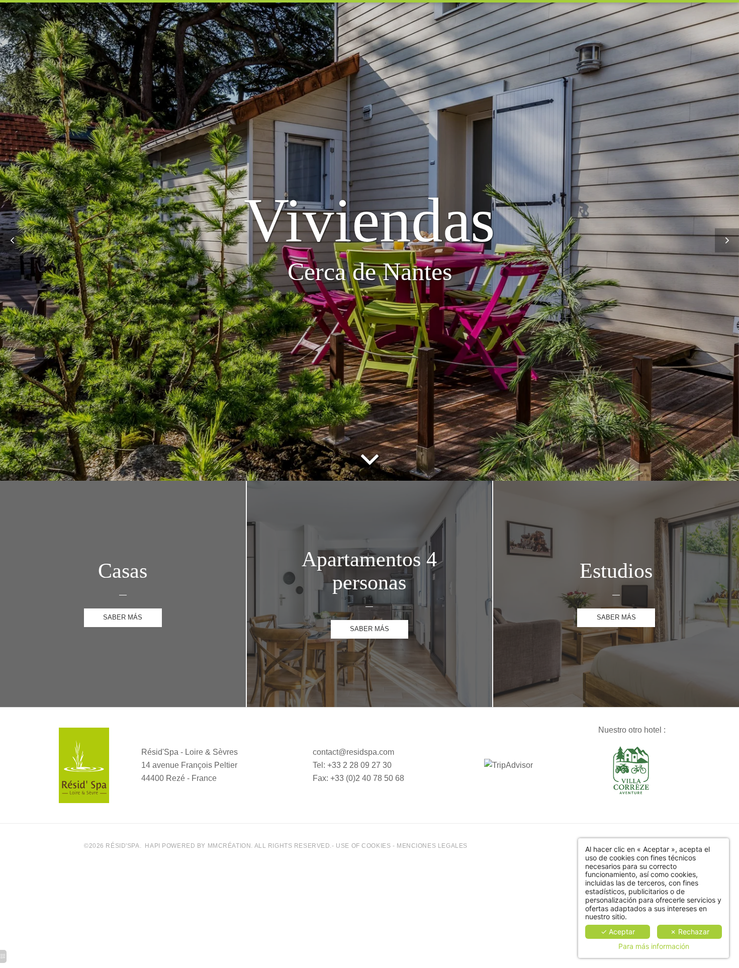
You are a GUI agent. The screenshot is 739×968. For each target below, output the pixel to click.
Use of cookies (363, 846)
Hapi (152, 846)
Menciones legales (432, 846)
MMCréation (229, 846)
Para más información (653, 946)
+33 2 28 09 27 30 (359, 765)
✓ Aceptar (618, 931)
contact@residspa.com (353, 752)
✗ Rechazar (689, 931)
